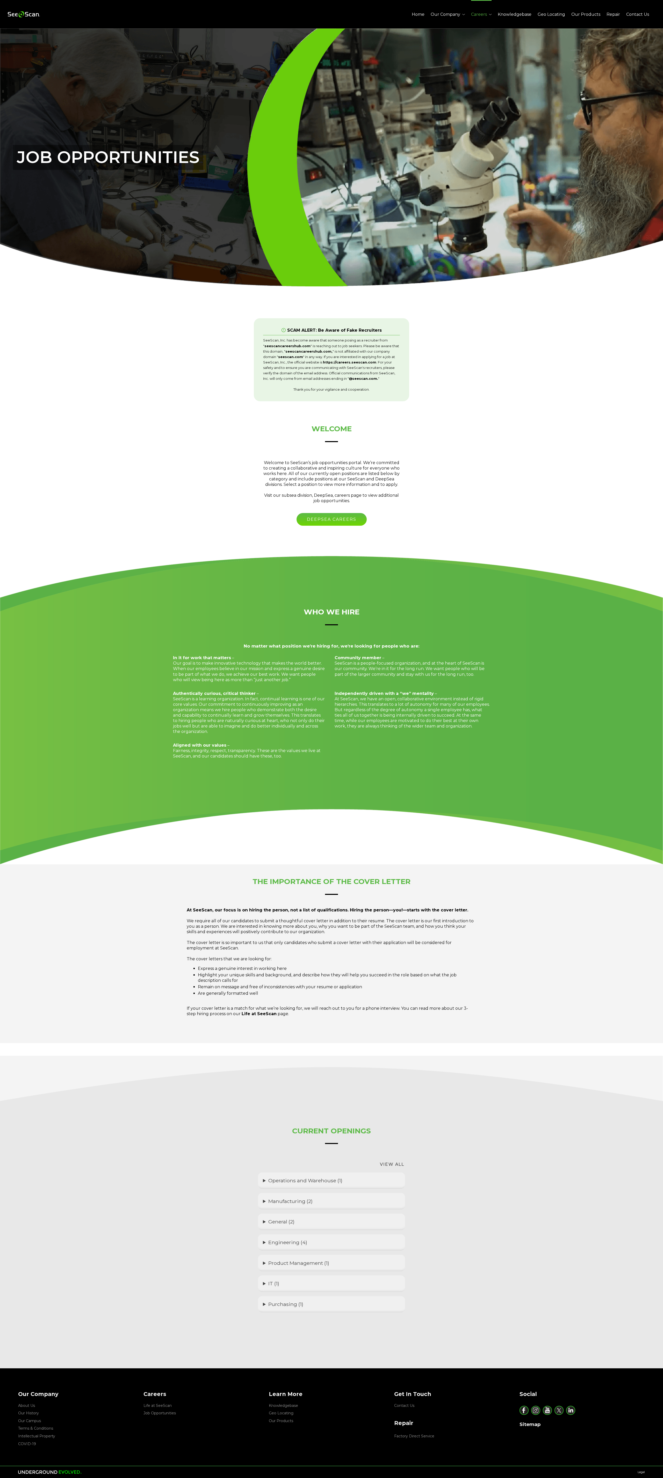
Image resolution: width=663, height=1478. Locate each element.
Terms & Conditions (35, 1428)
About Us (26, 1405)
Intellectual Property (36, 1436)
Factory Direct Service (414, 1436)
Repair (613, 14)
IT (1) (273, 1283)
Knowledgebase (514, 14)
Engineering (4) (287, 1242)
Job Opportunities (159, 1413)
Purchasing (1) (285, 1304)
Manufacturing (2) (290, 1201)
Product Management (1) (298, 1263)
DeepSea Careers (331, 519)
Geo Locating (551, 14)
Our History (28, 1413)
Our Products (585, 14)
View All (392, 1164)
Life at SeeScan (157, 1405)
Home (418, 14)
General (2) (281, 1222)
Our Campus (29, 1420)
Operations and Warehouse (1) (305, 1180)
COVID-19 (27, 1444)
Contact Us (637, 14)
